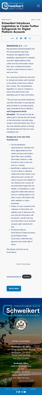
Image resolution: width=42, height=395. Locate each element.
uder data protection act (14, 277)
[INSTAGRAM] (22, 392)
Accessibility (16, 389)
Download (27, 277)
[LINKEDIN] (25, 38)
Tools (7, 389)
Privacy (25, 389)
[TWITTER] (21, 38)
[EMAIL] (30, 38)
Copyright (33, 389)
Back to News (14, 288)
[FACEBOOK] (16, 38)
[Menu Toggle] (38, 6)
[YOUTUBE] (25, 392)
